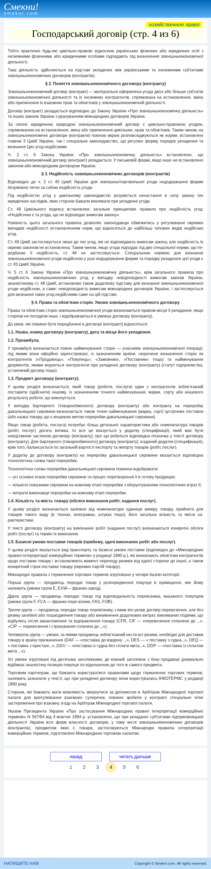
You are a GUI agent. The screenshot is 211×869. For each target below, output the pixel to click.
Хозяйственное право (174, 24)
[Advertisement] (105, 819)
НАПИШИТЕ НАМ (21, 863)
